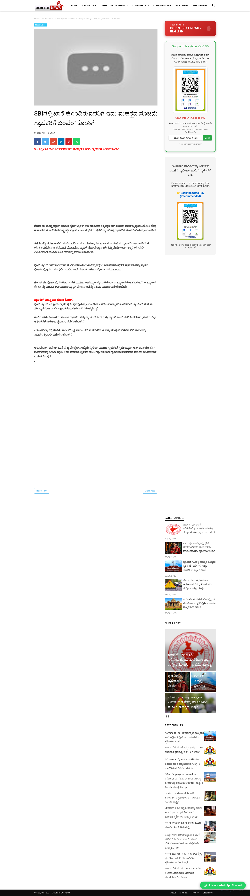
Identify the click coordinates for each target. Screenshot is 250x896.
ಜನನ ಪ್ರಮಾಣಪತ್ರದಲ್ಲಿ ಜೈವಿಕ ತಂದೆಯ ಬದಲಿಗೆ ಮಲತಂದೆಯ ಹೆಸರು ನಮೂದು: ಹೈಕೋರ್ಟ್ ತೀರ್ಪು (199, 547)
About (173, 893)
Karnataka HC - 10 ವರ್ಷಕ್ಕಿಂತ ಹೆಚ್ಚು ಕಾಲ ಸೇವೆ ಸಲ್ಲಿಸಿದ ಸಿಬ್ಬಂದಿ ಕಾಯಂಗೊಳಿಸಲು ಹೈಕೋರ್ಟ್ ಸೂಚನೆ (184, 737)
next (168, 716)
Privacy (195, 893)
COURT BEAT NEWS (61, 893)
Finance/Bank (40, 25)
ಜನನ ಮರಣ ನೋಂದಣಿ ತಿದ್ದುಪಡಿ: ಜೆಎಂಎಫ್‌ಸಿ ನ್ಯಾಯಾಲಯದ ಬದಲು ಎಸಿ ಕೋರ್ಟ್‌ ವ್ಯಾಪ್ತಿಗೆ (182, 797)
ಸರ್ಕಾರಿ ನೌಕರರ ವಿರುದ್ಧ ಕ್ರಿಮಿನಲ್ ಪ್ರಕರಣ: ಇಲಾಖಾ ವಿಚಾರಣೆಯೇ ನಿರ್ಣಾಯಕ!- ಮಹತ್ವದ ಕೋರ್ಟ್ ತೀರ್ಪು (183, 873)
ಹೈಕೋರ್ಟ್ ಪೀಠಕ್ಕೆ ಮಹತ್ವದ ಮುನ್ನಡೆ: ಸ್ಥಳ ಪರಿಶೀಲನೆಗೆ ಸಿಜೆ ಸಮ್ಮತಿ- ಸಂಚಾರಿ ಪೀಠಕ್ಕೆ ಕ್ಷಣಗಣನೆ (199, 565)
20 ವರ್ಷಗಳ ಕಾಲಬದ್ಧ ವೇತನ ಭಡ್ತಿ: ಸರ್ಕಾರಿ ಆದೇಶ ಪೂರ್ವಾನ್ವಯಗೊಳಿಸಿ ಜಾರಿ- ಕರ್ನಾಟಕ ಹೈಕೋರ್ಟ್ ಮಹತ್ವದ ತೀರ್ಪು (184, 812)
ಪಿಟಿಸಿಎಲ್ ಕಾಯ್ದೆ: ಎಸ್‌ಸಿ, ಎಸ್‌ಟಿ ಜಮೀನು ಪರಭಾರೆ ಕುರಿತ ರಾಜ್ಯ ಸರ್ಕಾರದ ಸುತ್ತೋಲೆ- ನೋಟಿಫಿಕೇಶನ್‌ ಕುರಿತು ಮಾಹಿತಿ (183, 763)
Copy (207, 138)
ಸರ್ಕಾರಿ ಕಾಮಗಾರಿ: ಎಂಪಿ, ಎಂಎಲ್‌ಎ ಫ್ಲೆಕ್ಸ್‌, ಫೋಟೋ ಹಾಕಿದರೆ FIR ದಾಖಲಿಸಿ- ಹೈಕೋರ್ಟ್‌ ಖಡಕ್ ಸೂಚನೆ (183, 858)
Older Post (150, 491)
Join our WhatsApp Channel (225, 885)
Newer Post (41, 491)
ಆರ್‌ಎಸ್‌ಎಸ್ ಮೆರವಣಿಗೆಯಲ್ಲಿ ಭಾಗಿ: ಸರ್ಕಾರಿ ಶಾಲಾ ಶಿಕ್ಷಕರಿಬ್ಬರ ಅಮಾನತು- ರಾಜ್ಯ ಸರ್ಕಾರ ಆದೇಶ (199, 603)
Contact (184, 893)
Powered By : (232, 891)
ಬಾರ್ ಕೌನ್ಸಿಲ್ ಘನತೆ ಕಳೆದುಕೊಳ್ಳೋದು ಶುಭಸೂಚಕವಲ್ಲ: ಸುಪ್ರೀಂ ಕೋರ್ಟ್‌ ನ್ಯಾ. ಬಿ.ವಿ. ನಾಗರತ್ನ (199, 528)
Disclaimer (208, 893)
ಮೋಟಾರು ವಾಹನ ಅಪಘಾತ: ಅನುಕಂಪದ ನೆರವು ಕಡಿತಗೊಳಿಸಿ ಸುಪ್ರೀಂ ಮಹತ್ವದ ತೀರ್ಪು (197, 584)
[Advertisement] (95, 191)
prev (166, 716)
